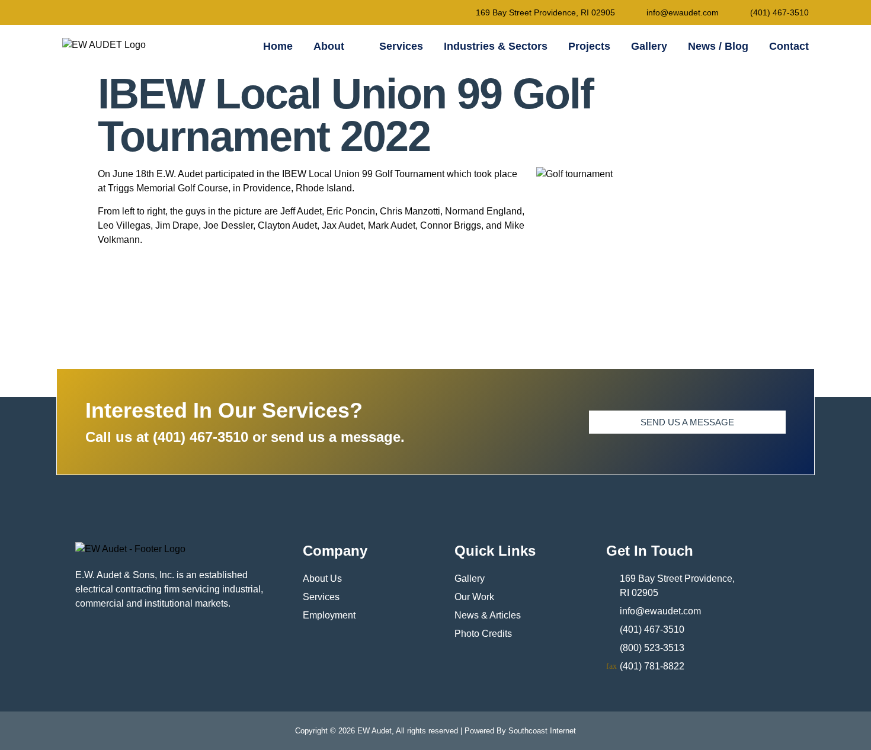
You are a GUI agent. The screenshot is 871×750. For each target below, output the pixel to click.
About (328, 46)
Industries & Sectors (495, 46)
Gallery (649, 46)
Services (401, 46)
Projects (589, 46)
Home (278, 46)
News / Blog (718, 46)
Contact (789, 46)
